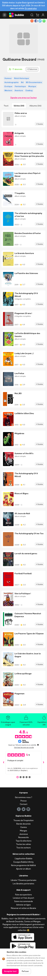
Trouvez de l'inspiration (23, 820)
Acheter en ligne (23, 905)
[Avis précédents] (3, 762)
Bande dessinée (23, 824)
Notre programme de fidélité (23, 865)
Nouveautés (23, 837)
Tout (6, 105)
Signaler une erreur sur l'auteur (23, 97)
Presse (24, 801)
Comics (23, 827)
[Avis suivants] (43, 762)
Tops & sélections (23, 841)
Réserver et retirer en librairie (23, 908)
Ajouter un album (23, 869)
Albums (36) (35, 105)
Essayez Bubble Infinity (23, 862)
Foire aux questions (23, 894)
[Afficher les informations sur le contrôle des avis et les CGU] (38, 745)
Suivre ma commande (23, 901)
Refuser (25, 971)
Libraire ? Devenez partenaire (23, 880)
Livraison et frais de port (23, 898)
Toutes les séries (23, 844)
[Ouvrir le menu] (4, 14)
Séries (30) (19, 105)
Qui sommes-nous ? (23, 797)
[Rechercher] (31, 14)
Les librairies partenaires (23, 883)
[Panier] (37, 14)
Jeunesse (23, 834)
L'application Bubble (23, 858)
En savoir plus (31, 8)
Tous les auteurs (23, 847)
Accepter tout (10, 971)
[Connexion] (42, 14)
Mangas (23, 830)
